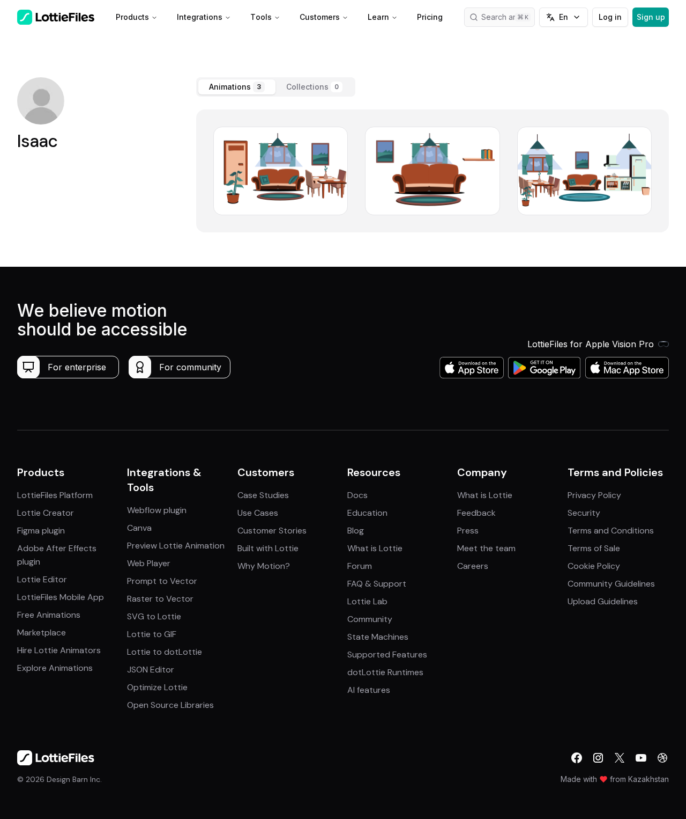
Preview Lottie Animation (176, 545)
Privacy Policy (594, 495)
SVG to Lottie (154, 616)
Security (584, 512)
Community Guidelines (611, 583)
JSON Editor (150, 669)
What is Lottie (374, 548)
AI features (368, 690)
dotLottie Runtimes (385, 672)
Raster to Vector (160, 598)
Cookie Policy (594, 566)
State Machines (377, 636)
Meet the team (486, 548)
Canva (139, 527)
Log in (610, 16)
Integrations (199, 16)
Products (132, 16)
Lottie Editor (42, 579)
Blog (355, 530)
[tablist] (275, 87)
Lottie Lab (367, 601)
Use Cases (257, 512)
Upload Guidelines (603, 601)
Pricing (430, 16)
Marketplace (41, 632)
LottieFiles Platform (55, 495)
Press (468, 530)
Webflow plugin (157, 510)
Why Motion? (263, 566)
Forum (359, 566)
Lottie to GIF (151, 634)
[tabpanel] (432, 170)
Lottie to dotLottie (164, 651)
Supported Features (387, 654)
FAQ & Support (376, 583)
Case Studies (263, 495)
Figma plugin (41, 530)
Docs (357, 495)
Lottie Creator (45, 512)
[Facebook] (576, 757)
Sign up (651, 16)
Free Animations (48, 614)
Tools (261, 16)
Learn (378, 16)
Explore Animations (55, 668)
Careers (472, 566)
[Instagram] (598, 757)
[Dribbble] (662, 757)
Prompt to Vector (162, 581)
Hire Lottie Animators (59, 650)
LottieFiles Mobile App (60, 597)
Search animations (508, 16)
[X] (619, 757)
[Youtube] (641, 757)
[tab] (236, 86)
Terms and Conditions (611, 530)
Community (369, 619)
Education (367, 512)
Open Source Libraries (170, 705)
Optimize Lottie (157, 687)
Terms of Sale (594, 548)
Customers (320, 16)
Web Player (148, 563)
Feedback (476, 512)
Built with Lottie (268, 548)
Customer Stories (272, 530)
